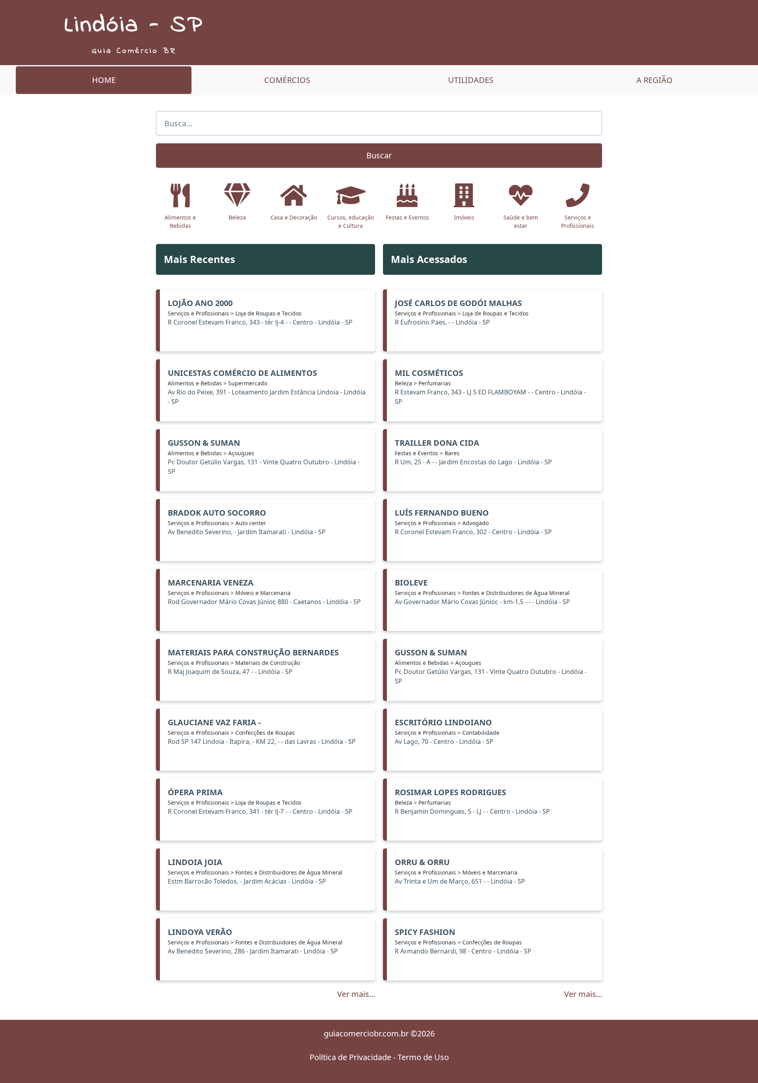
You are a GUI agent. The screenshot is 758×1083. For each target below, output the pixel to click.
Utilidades (470, 80)
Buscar (379, 155)
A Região (654, 80)
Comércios (287, 80)
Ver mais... (356, 994)
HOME (104, 80)
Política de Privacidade (350, 1057)
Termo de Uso (423, 1057)
